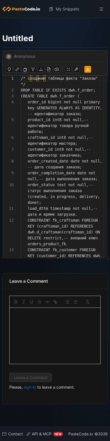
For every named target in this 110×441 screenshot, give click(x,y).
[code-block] (47, 302)
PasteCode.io (80, 433)
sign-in (30, 387)
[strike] (39, 302)
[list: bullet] (75, 302)
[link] (55, 302)
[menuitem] (23, 9)
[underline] (32, 302)
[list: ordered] (67, 302)
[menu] (55, 9)
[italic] (24, 302)
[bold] (16, 302)
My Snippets (67, 8)
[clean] (87, 302)
